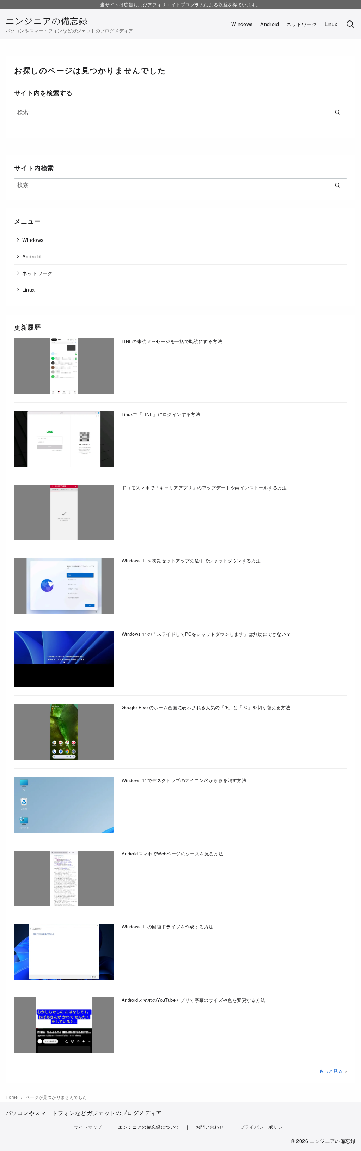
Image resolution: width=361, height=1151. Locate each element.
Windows (242, 24)
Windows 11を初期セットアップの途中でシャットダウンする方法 (191, 560)
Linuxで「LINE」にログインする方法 (161, 414)
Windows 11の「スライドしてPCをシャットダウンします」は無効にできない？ (206, 634)
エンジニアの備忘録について (148, 1126)
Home (12, 1097)
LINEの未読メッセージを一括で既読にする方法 (172, 341)
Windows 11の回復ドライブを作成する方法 (168, 926)
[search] (337, 112)
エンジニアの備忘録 (47, 20)
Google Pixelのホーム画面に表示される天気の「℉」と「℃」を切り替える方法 (206, 707)
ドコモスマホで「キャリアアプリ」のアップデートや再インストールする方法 (204, 487)
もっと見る (331, 1070)
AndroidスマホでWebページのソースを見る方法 (172, 853)
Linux (331, 24)
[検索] (350, 24)
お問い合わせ (210, 1126)
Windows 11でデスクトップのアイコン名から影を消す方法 (184, 780)
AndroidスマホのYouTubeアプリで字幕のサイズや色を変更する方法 (193, 1000)
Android (269, 24)
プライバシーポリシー (263, 1126)
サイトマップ (88, 1126)
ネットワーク (302, 24)
